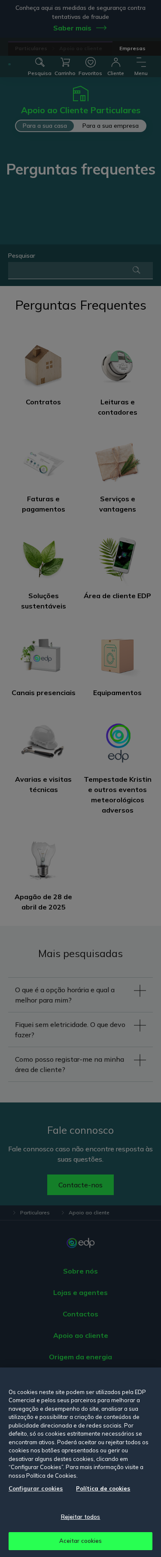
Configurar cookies (36, 1488)
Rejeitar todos (80, 1516)
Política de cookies (103, 1488)
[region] (80, 1462)
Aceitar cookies (80, 1540)
